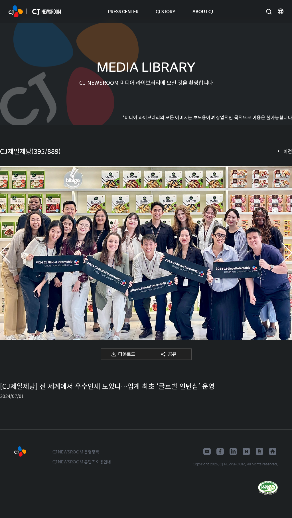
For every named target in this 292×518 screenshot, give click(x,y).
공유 (172, 353)
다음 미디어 (280, 253)
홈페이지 (272, 451)
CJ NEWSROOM (16, 11)
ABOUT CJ (202, 11)
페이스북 (220, 451)
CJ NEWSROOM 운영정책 (75, 452)
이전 (287, 151)
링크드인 (233, 451)
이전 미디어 (11, 253)
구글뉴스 (259, 451)
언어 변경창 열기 (280, 11)
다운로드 (126, 353)
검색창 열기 (268, 11)
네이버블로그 (246, 451)
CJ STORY (165, 11)
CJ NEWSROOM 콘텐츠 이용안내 (81, 462)
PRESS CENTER (123, 11)
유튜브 (207, 451)
